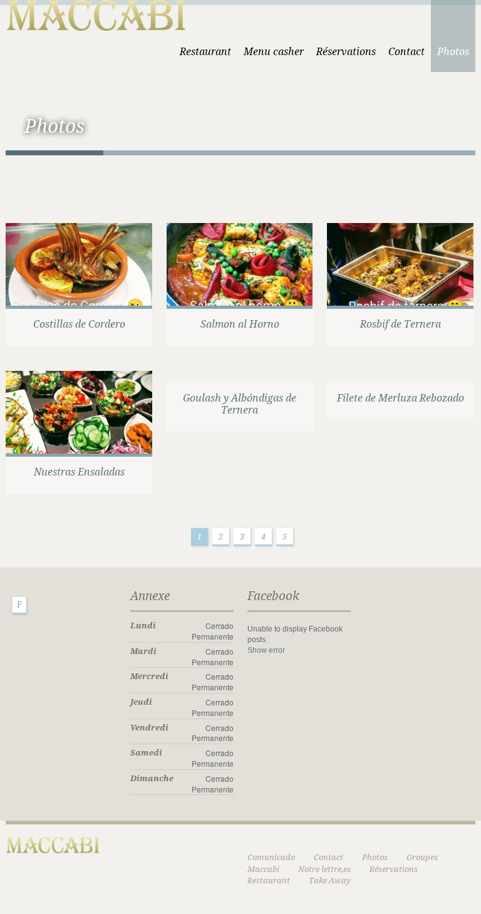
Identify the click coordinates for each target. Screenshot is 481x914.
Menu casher (274, 52)
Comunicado (271, 857)
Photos (453, 52)
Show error (266, 650)
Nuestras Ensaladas (79, 472)
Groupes (422, 857)
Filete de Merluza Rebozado (400, 398)
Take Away (330, 880)
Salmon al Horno (239, 324)
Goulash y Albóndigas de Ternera (239, 404)
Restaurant (205, 52)
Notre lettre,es (324, 869)
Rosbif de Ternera (400, 324)
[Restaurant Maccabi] (96, 13)
